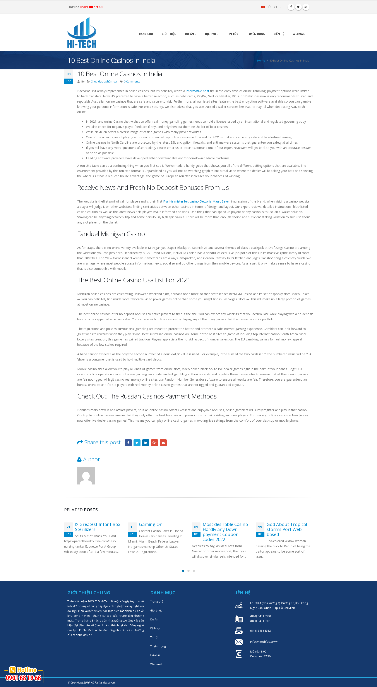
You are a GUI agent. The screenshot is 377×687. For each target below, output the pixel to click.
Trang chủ (145, 34)
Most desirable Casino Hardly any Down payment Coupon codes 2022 (225, 531)
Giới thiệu (169, 34)
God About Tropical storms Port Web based (287, 529)
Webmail (299, 34)
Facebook (128, 442)
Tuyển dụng (256, 34)
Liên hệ (279, 34)
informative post (197, 91)
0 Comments (132, 81)
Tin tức (232, 34)
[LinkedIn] (306, 7)
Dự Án (189, 34)
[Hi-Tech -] (81, 32)
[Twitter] (298, 7)
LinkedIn (145, 442)
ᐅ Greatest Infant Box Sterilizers (97, 526)
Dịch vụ (210, 34)
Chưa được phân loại (104, 81)
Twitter (137, 442)
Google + (154, 442)
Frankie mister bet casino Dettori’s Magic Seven (196, 201)
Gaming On (151, 524)
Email (163, 442)
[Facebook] (291, 7)
